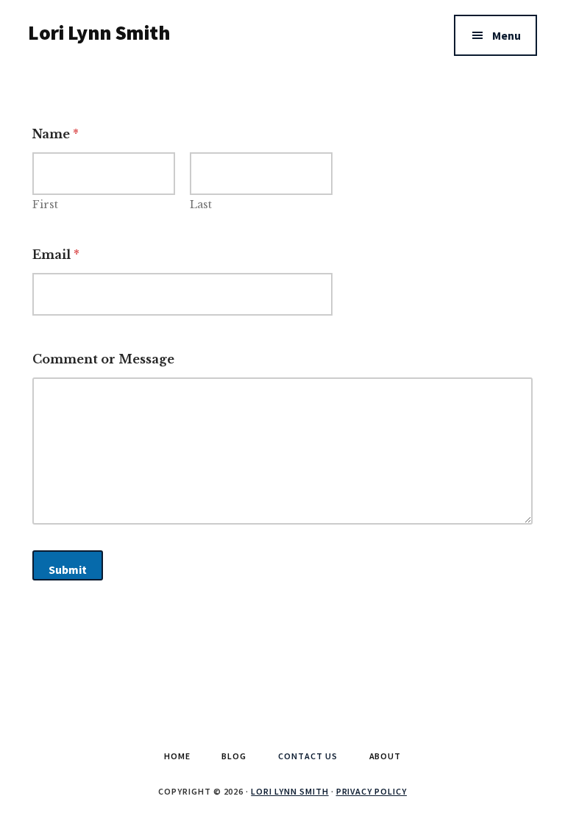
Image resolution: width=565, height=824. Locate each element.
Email (55, 255)
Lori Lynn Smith (98, 32)
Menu (506, 35)
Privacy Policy (371, 791)
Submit (68, 569)
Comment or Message (103, 359)
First (45, 205)
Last (201, 205)
